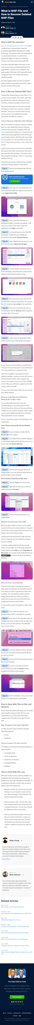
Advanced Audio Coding (20, 46)
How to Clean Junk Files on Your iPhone (12, 907)
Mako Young (9, 28)
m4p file (6, 46)
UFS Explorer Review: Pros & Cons (10, 920)
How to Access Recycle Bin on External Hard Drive (15, 926)
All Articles (4, 6)
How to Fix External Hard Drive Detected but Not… (15, 933)
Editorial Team (17, 1013)
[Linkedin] (15, 28)
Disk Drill (4, 132)
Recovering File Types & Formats (19, 6)
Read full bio (6, 859)
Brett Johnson (9, 33)
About (4, 1013)
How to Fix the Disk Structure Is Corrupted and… (14, 939)
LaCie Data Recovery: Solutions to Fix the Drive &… (15, 945)
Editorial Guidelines (26, 1013)
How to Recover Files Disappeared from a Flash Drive (16, 913)
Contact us (9, 1013)
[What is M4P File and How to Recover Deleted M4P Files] (13, 37)
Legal (19, 1015)
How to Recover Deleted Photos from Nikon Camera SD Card (16, 953)
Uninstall (15, 1015)
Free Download (15, 181)
